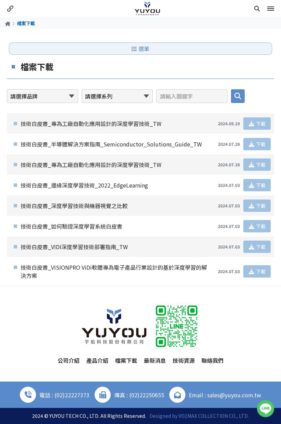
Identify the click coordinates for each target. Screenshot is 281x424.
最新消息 (155, 360)
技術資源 (184, 360)
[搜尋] (257, 8)
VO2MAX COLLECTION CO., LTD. (214, 415)
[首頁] (7, 23)
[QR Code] (177, 326)
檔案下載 (126, 360)
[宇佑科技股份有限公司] (147, 8)
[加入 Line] (265, 408)
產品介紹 (97, 360)
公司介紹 (69, 360)
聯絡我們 (212, 360)
